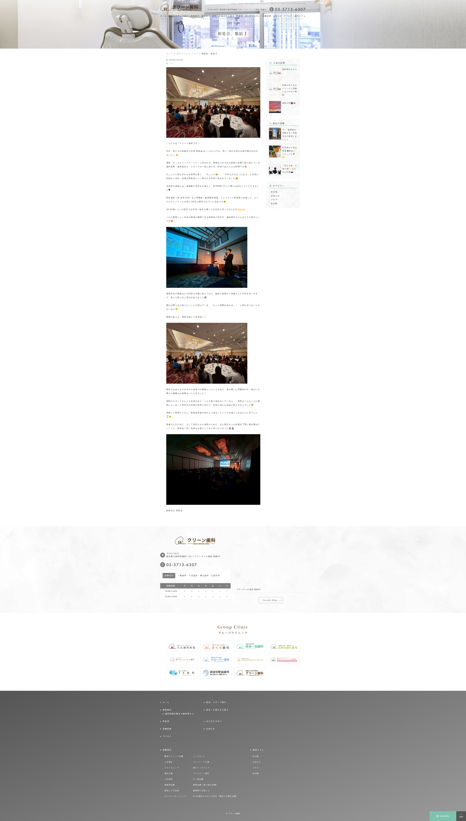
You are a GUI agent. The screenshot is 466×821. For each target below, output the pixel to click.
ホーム (163, 17)
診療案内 (205, 17)
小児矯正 (168, 762)
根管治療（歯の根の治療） (205, 784)
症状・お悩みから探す (223, 17)
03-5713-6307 (181, 564)
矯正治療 (168, 773)
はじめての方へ (253, 17)
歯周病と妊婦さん (201, 790)
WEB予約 (444, 816)
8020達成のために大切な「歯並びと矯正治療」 (215, 796)
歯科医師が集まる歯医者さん (179, 713)
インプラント (199, 756)
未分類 (274, 192)
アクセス (288, 17)
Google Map (270, 600)
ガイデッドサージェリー (175, 796)
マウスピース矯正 (201, 773)
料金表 (239, 17)
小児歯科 (168, 779)
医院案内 (195, 17)
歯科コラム (300, 17)
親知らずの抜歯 (171, 790)
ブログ (171, 63)
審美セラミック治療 (173, 756)
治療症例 (266, 17)
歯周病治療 (169, 784)
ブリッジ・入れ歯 (201, 762)
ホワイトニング (171, 767)
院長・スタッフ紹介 (179, 17)
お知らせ (277, 17)
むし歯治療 (198, 779)
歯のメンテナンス (201, 767)
